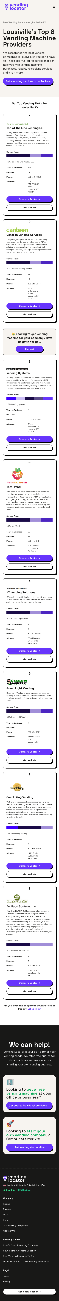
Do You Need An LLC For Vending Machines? (26, 1261)
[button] (52, 7)
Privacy (6, 1281)
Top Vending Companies (15, 1225)
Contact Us (9, 1230)
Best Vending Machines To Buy (18, 1256)
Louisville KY (39, 22)
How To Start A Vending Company (20, 1245)
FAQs (5, 1214)
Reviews (7, 1209)
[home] (15, 6)
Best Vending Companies (16, 22)
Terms (6, 1276)
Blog (5, 1220)
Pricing (6, 1203)
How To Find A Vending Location (19, 1250)
